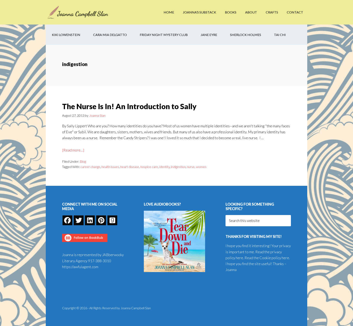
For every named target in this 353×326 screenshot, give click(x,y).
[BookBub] (84, 243)
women (201, 167)
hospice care (149, 167)
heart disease (129, 167)
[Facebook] (67, 220)
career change (90, 167)
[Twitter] (79, 220)
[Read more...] (73, 150)
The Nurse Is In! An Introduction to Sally (129, 106)
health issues (110, 167)
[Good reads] (112, 220)
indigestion (178, 167)
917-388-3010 (99, 261)
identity (164, 167)
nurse (191, 167)
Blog (83, 161)
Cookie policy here (274, 257)
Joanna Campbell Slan (78, 12)
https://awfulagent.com (80, 266)
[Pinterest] (101, 220)
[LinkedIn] (90, 220)
